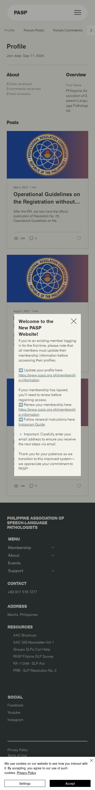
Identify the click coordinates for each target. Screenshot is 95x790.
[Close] (89, 763)
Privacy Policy (26, 772)
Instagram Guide (32, 424)
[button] (73, 321)
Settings (24, 783)
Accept (70, 783)
